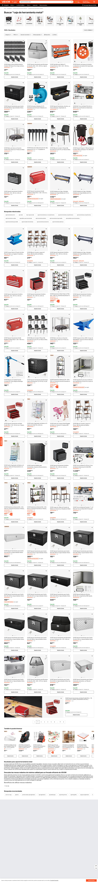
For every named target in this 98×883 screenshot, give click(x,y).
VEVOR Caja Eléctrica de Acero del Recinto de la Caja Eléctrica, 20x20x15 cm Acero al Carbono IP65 (83, 381)
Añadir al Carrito (14, 77)
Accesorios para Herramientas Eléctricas (20, 8)
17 (60, 722)
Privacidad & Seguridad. (54, 880)
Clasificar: (86, 30)
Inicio (5, 8)
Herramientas (9, 8)
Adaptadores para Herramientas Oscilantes (35, 8)
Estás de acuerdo (91, 880)
